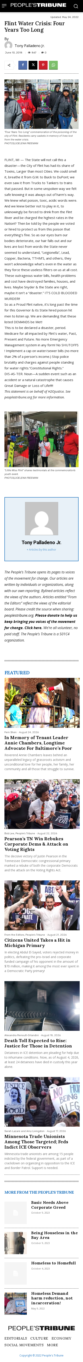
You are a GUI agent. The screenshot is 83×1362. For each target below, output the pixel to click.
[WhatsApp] (53, 65)
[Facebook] (22, 65)
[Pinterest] (43, 65)
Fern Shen (10, 732)
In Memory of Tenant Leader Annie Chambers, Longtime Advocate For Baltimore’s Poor (38, 743)
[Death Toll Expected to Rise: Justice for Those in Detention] (42, 1006)
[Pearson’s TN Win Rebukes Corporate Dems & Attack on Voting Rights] (42, 804)
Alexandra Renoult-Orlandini (21, 1035)
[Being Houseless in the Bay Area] (15, 1243)
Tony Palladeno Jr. (30, 45)
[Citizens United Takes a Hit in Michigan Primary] (42, 905)
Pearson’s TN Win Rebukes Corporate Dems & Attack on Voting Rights (36, 844)
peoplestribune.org (18, 615)
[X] (33, 65)
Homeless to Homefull (53, 1263)
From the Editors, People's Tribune (24, 934)
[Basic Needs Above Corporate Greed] (15, 1213)
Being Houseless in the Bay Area (54, 1235)
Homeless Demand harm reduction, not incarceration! (52, 1298)
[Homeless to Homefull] (15, 1273)
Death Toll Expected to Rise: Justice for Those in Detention (38, 1043)
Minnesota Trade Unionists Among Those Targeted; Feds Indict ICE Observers (36, 1142)
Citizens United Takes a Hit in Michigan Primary (37, 942)
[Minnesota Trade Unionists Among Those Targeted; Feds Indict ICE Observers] (42, 1102)
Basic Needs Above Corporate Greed (49, 1205)
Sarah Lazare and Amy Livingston (24, 1131)
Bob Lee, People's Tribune (19, 833)
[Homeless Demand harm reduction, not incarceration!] (15, 1304)
